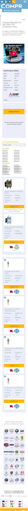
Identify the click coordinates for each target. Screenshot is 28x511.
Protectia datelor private (18, 492)
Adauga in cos (14, 206)
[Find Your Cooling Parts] (11, 6)
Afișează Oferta (14, 111)
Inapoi (23, 19)
